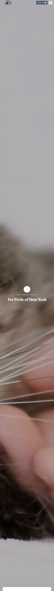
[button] (50, 2)
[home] (8, 2)
